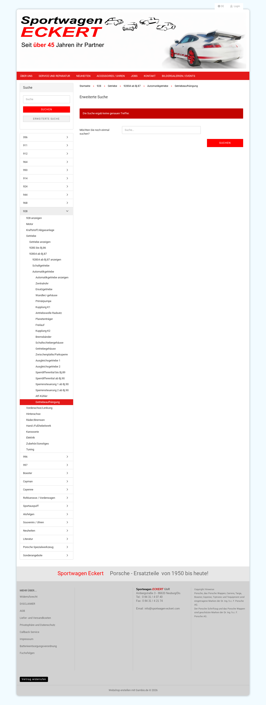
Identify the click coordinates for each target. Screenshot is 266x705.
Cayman (28, 481)
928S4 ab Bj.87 (38, 253)
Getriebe (31, 235)
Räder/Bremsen (35, 419)
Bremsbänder (43, 336)
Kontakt (150, 75)
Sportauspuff (31, 505)
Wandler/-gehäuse (46, 295)
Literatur (28, 538)
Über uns (26, 75)
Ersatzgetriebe (44, 289)
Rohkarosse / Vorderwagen (39, 497)
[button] (221, 6)
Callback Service (29, 632)
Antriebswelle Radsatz (49, 312)
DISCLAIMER (27, 603)
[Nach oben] (254, 699)
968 (25, 202)
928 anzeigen (34, 218)
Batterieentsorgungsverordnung (38, 646)
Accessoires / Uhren (111, 75)
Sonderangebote (32, 555)
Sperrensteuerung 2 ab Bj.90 (52, 390)
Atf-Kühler (41, 396)
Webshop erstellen (120, 690)
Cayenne (28, 489)
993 (25, 170)
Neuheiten (83, 75)
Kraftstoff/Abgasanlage (40, 230)
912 (25, 153)
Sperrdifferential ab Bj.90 (50, 378)
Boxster (27, 473)
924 (25, 186)
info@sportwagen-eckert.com (162, 608)
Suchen (225, 142)
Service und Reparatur (54, 75)
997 (25, 465)
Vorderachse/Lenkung (39, 407)
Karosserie (32, 431)
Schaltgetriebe (40, 265)
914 (25, 178)
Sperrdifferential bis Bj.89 (50, 372)
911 (25, 145)
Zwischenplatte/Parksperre (52, 354)
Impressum (26, 639)
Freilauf (40, 325)
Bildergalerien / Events (178, 75)
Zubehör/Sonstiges (37, 443)
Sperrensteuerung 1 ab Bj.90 (52, 384)
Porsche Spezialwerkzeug (38, 547)
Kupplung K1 (43, 307)
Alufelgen (28, 514)
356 (25, 137)
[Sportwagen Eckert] (133, 40)
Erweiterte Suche (46, 118)
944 (25, 194)
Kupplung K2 (43, 330)
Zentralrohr (42, 283)
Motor (29, 224)
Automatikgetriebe (43, 271)
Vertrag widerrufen (34, 679)
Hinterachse (33, 413)
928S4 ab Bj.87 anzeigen (46, 259)
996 (25, 456)
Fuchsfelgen (27, 653)
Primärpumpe (43, 301)
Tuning (30, 449)
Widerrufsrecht (28, 596)
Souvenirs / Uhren (33, 522)
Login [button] (236, 6)
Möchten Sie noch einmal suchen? (94, 131)
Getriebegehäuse (46, 348)
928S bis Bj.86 (37, 247)
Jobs (134, 75)
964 (25, 161)
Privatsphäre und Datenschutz (37, 624)
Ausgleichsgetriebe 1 (48, 360)
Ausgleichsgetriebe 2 (48, 366)
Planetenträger (44, 319)
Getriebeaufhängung (48, 402)
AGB (22, 610)
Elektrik (30, 437)
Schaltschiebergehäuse (49, 342)
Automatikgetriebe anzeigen (52, 277)
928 (25, 211)
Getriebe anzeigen (39, 241)
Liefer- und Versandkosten (35, 617)
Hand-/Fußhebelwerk (38, 425)
